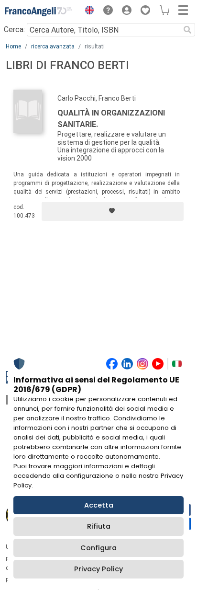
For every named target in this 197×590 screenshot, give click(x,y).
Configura (98, 548)
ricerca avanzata (53, 46)
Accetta (98, 505)
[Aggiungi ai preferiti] (113, 211)
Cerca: (14, 29)
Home (13, 46)
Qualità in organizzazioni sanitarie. (111, 118)
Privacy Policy (98, 569)
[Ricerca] (187, 29)
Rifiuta (98, 526)
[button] (87, 11)
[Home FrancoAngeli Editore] (38, 11)
